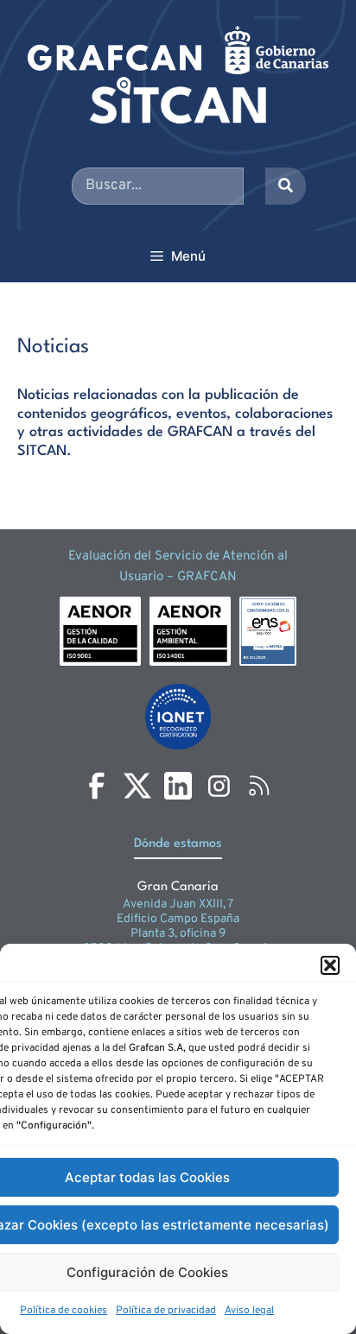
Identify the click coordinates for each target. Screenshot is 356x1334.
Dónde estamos (178, 844)
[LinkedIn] (178, 786)
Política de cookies (63, 1311)
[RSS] (259, 786)
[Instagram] (218, 786)
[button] (330, 965)
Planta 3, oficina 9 (178, 933)
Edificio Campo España (178, 919)
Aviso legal (249, 1311)
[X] (137, 786)
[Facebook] (97, 786)
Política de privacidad (166, 1311)
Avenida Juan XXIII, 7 (178, 904)
